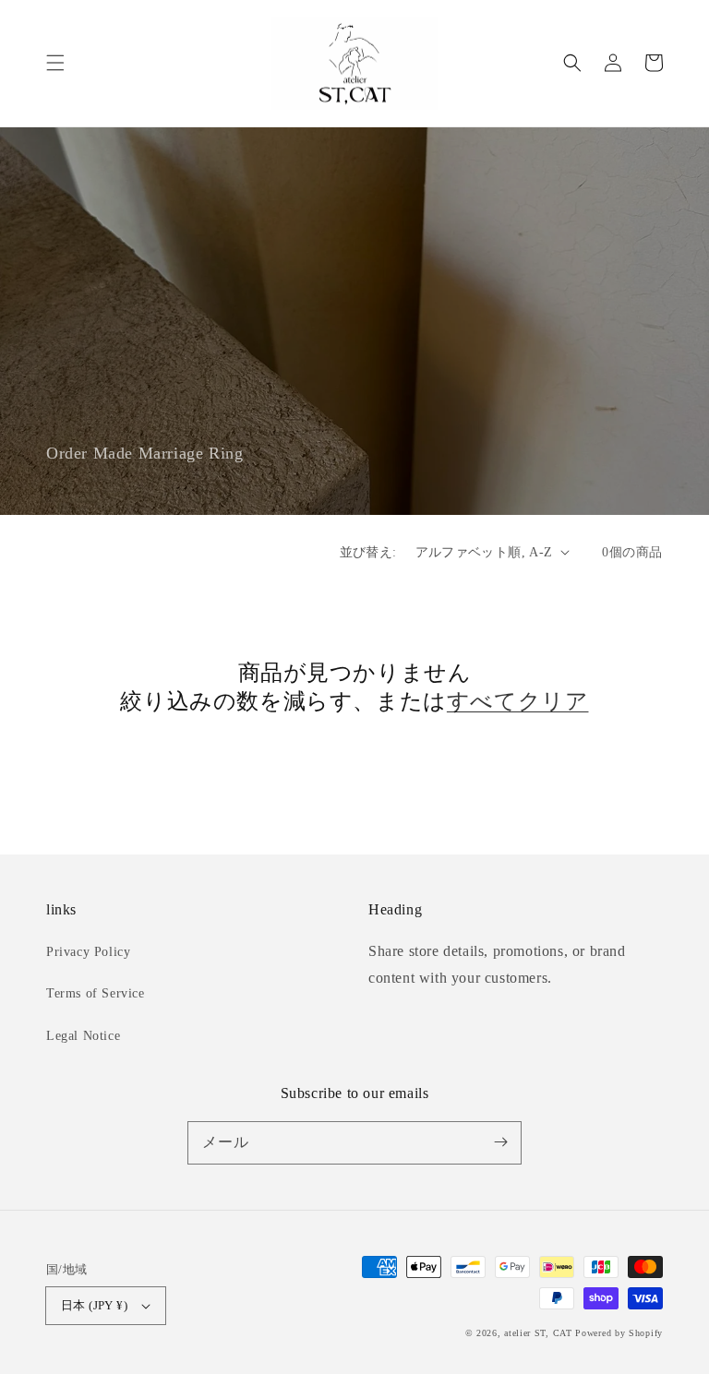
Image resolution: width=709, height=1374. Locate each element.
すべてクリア (518, 701)
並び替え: (368, 552)
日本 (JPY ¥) (94, 1305)
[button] (55, 62)
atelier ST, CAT (538, 1333)
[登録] (500, 1142)
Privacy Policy (88, 952)
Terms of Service (95, 993)
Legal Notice (83, 1036)
